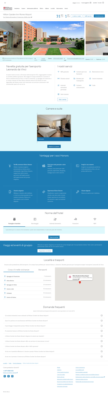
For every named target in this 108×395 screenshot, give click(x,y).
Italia (10, 363)
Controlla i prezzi (100, 16)
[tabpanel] (54, 230)
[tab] (14, 222)
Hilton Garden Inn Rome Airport (30, 363)
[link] (58, 58)
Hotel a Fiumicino (17, 363)
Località (5, 363)
